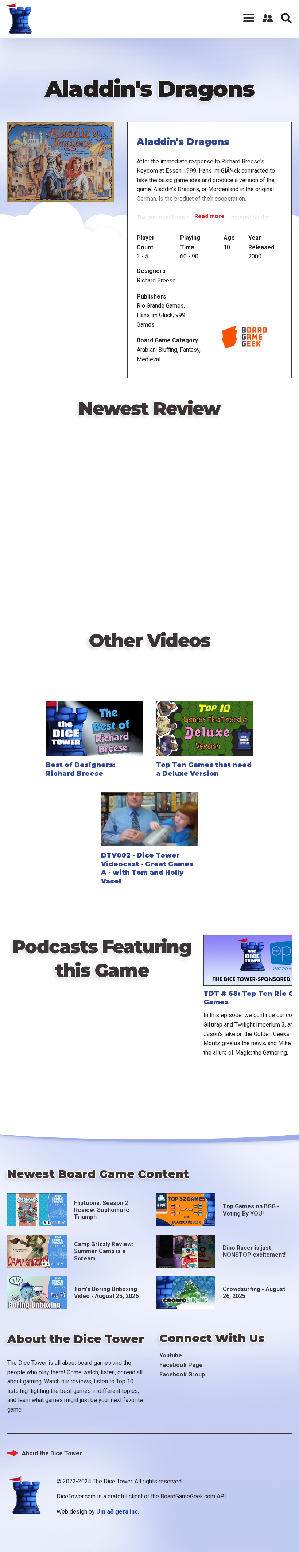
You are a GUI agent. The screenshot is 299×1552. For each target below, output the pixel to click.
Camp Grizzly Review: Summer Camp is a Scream (103, 1251)
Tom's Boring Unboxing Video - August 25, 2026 (106, 1292)
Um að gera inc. (117, 1511)
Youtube (170, 1355)
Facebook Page (181, 1365)
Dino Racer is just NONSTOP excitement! (254, 1251)
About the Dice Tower (52, 1453)
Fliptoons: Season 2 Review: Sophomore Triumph (101, 1209)
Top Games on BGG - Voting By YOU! (251, 1210)
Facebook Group (182, 1374)
